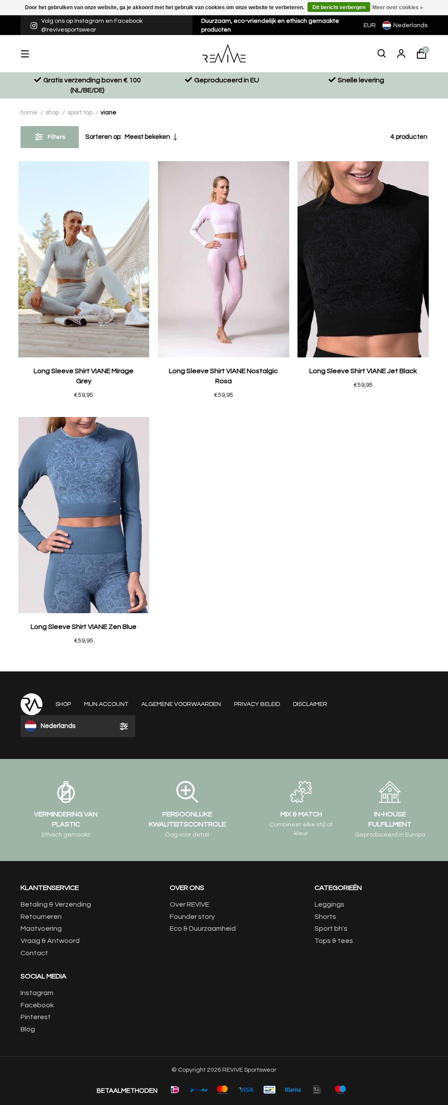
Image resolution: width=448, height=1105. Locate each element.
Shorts (325, 916)
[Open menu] (31, 53)
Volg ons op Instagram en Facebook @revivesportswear (92, 25)
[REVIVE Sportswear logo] (224, 53)
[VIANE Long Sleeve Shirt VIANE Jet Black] (363, 259)
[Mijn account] (401, 54)
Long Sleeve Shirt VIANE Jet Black (363, 370)
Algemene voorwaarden (181, 704)
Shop (52, 112)
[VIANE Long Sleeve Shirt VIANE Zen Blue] (84, 515)
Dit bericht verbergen (338, 7)
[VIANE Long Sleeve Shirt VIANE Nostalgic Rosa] (223, 259)
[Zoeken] (382, 54)
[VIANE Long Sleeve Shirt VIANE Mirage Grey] (84, 259)
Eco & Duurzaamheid (203, 928)
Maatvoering (41, 928)
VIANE (108, 112)
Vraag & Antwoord (50, 940)
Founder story (192, 916)
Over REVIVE (189, 904)
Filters (56, 137)
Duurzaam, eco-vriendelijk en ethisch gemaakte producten (270, 25)
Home (29, 112)
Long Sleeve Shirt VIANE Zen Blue (83, 626)
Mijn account (106, 704)
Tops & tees (334, 940)
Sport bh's (331, 928)
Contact (34, 953)
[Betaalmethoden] (175, 1089)
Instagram (37, 992)
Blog (28, 1029)
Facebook (37, 1005)
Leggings (329, 904)
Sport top (79, 112)
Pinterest (36, 1016)
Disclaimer (310, 704)
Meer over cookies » (397, 7)
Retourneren (41, 916)
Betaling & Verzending (56, 904)
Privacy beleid (257, 704)
